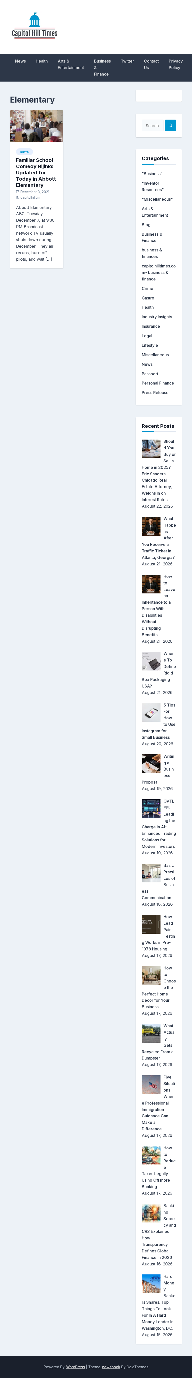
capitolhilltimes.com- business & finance (159, 272)
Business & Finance (102, 68)
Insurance (151, 326)
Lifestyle (150, 345)
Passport (150, 373)
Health (42, 61)
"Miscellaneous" (157, 199)
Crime (147, 288)
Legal (147, 335)
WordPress (75, 1367)
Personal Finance (158, 383)
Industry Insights (157, 316)
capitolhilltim (30, 197)
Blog (146, 224)
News (20, 61)
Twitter (127, 61)
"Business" (152, 173)
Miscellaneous (155, 354)
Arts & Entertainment (71, 64)
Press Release (155, 392)
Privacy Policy (176, 64)
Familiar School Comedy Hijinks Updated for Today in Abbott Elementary (36, 172)
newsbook (111, 1367)
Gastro (148, 297)
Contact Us (151, 64)
